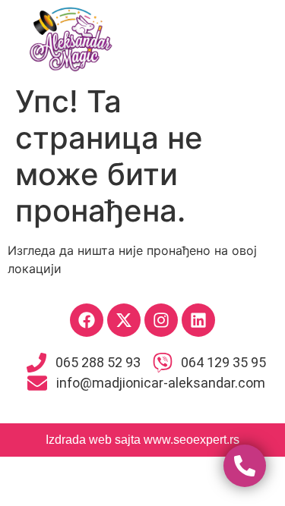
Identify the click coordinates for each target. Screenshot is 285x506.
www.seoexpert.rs (191, 439)
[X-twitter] (124, 320)
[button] (214, 38)
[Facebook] (86, 320)
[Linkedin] (198, 320)
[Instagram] (161, 320)
